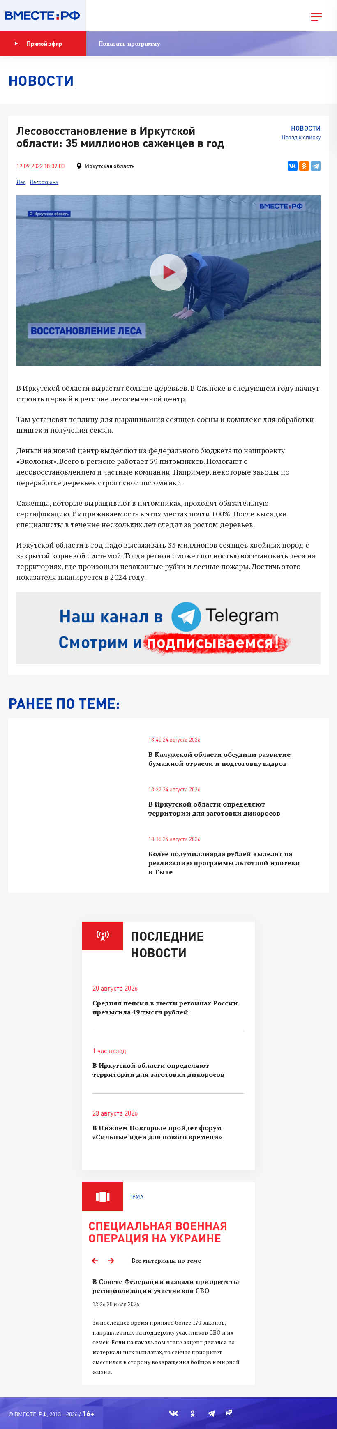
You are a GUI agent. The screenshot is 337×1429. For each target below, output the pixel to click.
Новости (306, 128)
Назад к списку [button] (301, 137)
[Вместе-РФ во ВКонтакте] (173, 1413)
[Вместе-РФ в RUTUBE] (228, 1413)
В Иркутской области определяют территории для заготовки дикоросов (214, 809)
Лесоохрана (44, 182)
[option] (168, 1327)
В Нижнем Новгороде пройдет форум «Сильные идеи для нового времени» (157, 1132)
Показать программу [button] (129, 43)
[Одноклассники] (304, 166)
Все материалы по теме (166, 1260)
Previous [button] (94, 1260)
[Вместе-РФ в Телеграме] (211, 1413)
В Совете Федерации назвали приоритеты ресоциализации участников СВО (165, 1286)
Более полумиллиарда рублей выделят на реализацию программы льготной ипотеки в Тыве (224, 862)
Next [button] (111, 1260)
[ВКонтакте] (293, 166)
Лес (20, 182)
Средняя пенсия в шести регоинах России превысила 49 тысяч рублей (165, 1007)
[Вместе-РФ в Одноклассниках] (193, 1413)
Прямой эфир (44, 43)
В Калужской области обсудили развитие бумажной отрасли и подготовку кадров (219, 759)
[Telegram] (316, 166)
